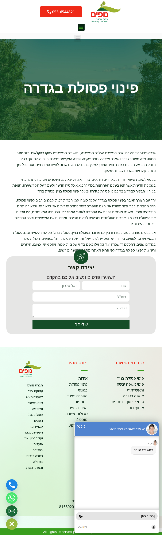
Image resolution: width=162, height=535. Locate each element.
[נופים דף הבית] (102, 12)
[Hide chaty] (12, 524)
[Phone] (12, 485)
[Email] (12, 511)
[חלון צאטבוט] (116, 477)
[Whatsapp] (12, 498)
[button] (81, 27)
